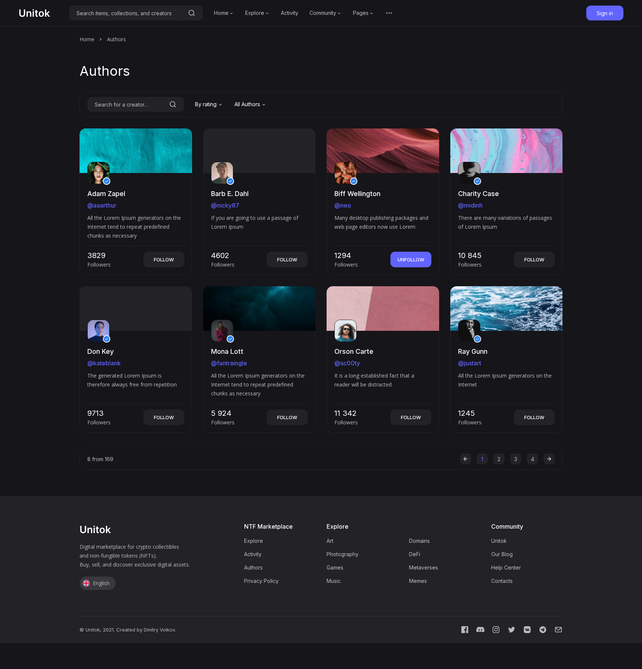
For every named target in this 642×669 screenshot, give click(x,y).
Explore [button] (254, 13)
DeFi (414, 554)
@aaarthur (101, 205)
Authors (253, 567)
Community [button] (322, 13)
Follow (164, 259)
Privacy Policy (261, 581)
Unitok (499, 541)
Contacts (502, 581)
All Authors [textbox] (247, 104)
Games (335, 567)
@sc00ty (347, 363)
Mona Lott (227, 351)
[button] (389, 13)
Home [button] (221, 13)
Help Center (506, 567)
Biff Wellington (357, 194)
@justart (469, 363)
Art (330, 541)
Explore (253, 541)
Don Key (100, 351)
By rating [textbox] (206, 104)
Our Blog (502, 554)
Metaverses (423, 567)
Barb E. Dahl (230, 194)
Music (334, 581)
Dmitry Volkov (159, 630)
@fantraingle (229, 363)
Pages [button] (361, 13)
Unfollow (411, 259)
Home (87, 39)
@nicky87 (225, 205)
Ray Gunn (472, 351)
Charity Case (478, 194)
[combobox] (209, 104)
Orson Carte (353, 351)
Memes (418, 581)
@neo (342, 205)
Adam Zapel (106, 194)
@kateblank (104, 363)
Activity (289, 13)
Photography (343, 554)
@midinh (470, 205)
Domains (419, 541)
